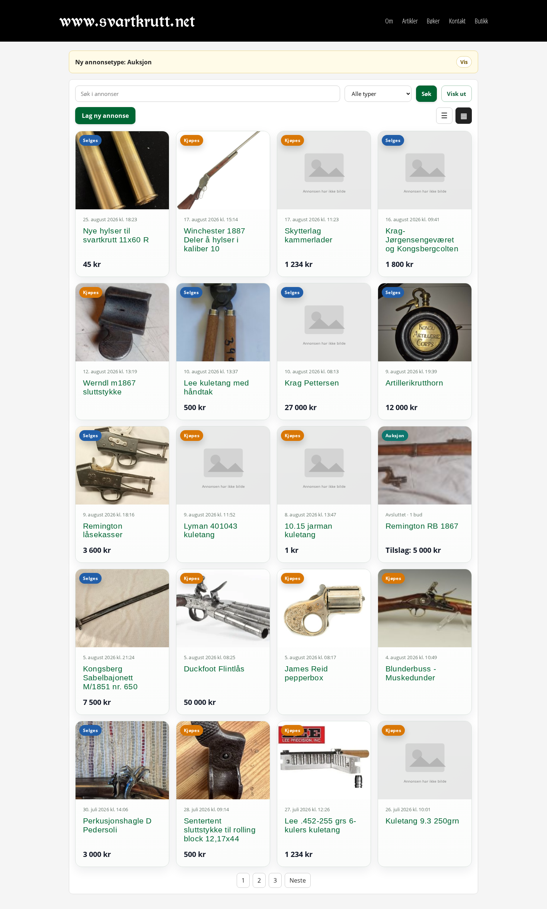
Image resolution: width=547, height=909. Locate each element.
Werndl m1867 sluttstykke (109, 387)
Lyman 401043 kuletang (211, 530)
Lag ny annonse (105, 116)
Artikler (410, 20)
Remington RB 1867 (422, 526)
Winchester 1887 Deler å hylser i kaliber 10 (214, 239)
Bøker (433, 20)
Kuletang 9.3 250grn (422, 820)
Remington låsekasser (102, 530)
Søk (426, 93)
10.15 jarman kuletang (309, 530)
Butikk (481, 20)
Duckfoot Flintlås (214, 668)
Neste (298, 880)
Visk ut (456, 93)
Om (389, 20)
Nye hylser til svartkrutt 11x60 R (116, 235)
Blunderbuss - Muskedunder (411, 673)
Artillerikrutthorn (414, 382)
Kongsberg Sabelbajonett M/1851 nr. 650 (110, 677)
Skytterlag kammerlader (308, 235)
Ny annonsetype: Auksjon (113, 62)
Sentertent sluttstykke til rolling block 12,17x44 (220, 829)
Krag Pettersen (312, 382)
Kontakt (457, 20)
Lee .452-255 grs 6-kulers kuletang (320, 825)
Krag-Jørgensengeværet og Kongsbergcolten (422, 239)
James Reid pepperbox (306, 673)
